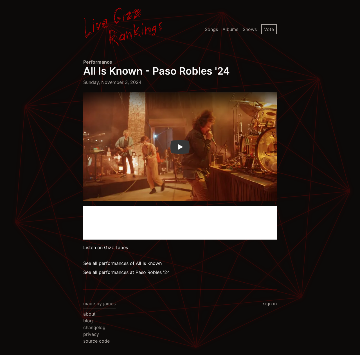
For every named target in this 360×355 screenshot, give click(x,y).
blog (88, 320)
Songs (211, 29)
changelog (94, 327)
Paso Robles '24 (191, 71)
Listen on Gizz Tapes (105, 247)
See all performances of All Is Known (122, 263)
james (109, 303)
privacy (91, 334)
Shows (250, 29)
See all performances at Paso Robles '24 (126, 272)
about (89, 314)
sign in (270, 303)
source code (96, 341)
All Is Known (113, 71)
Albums (230, 29)
